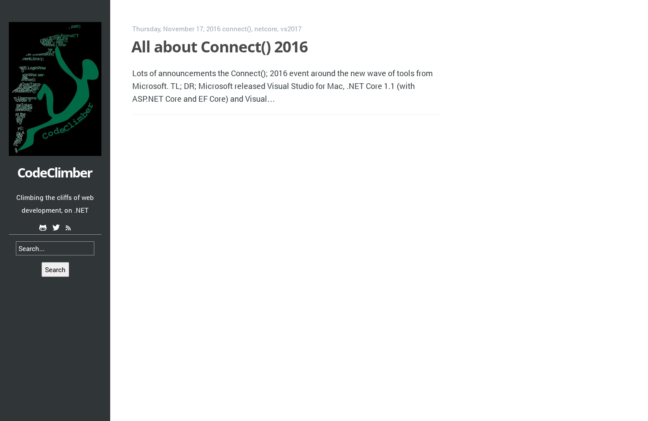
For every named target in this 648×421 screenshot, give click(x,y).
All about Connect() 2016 (219, 46)
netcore (265, 28)
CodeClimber (54, 172)
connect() (236, 28)
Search (55, 269)
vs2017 (291, 28)
